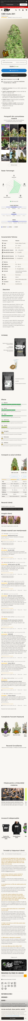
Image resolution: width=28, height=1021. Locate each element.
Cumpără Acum (14, 75)
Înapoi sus (13, 957)
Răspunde (20, 541)
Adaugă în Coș (14, 70)
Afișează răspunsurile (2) (7, 543)
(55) (18, 479)
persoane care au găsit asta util (9, 541)
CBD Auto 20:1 (14, 472)
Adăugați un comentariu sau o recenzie (12, 509)
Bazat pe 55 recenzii (17, 17)
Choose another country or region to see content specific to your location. (12, 2)
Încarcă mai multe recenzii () (8, 709)
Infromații (4, 997)
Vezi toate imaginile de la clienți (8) (9, 526)
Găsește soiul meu (18, 967)
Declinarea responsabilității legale (12, 1015)
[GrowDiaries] (14, 762)
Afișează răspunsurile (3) (7, 576)
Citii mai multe (6, 107)
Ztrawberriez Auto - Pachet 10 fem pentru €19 (13, 7)
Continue (23, 4)
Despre (3, 1000)
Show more (14, 165)
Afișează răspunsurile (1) (7, 612)
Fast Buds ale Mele (6, 994)
